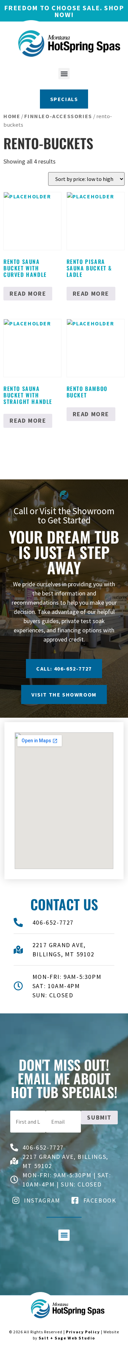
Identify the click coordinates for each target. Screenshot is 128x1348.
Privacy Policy (83, 1331)
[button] (64, 73)
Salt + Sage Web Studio (67, 1337)
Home (11, 116)
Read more (28, 293)
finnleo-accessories (58, 116)
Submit (99, 1117)
